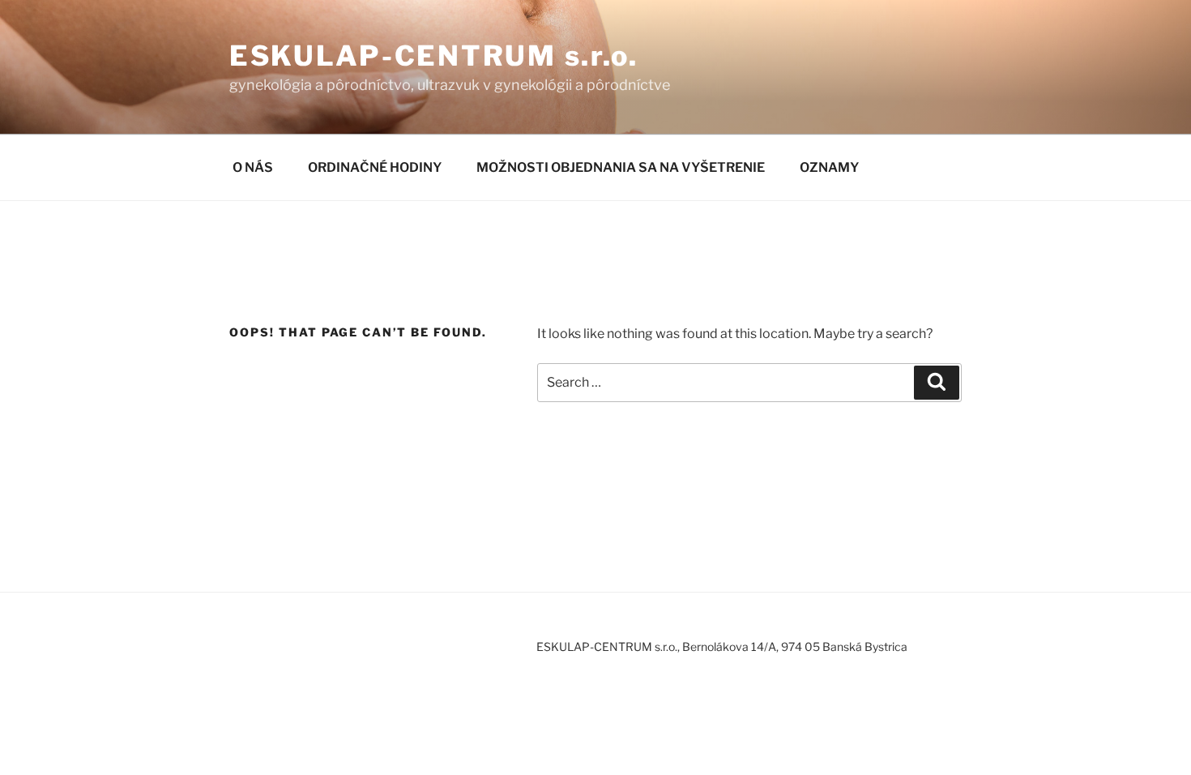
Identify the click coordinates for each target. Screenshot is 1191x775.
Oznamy (829, 167)
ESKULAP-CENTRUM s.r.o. (433, 55)
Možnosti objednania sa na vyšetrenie (620, 167)
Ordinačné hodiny (375, 167)
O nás (253, 167)
